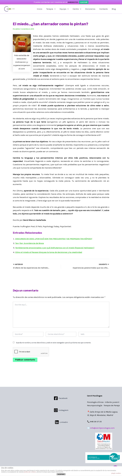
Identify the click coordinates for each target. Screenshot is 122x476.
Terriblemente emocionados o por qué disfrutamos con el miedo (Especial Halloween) (54, 248)
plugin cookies (116, 473)
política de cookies (30, 472)
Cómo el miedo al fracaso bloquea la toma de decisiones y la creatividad (48, 252)
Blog (114, 9)
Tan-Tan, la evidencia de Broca (29, 243)
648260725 (73, 2)
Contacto (103, 9)
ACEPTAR (61, 474)
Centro (76, 9)
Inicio (39, 9)
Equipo (63, 9)
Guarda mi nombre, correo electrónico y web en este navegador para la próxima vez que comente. (53, 343)
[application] (54, 9)
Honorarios (90, 9)
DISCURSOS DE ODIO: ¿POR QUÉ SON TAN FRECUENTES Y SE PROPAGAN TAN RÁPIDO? (53, 239)
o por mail (83, 2)
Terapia (49, 9)
